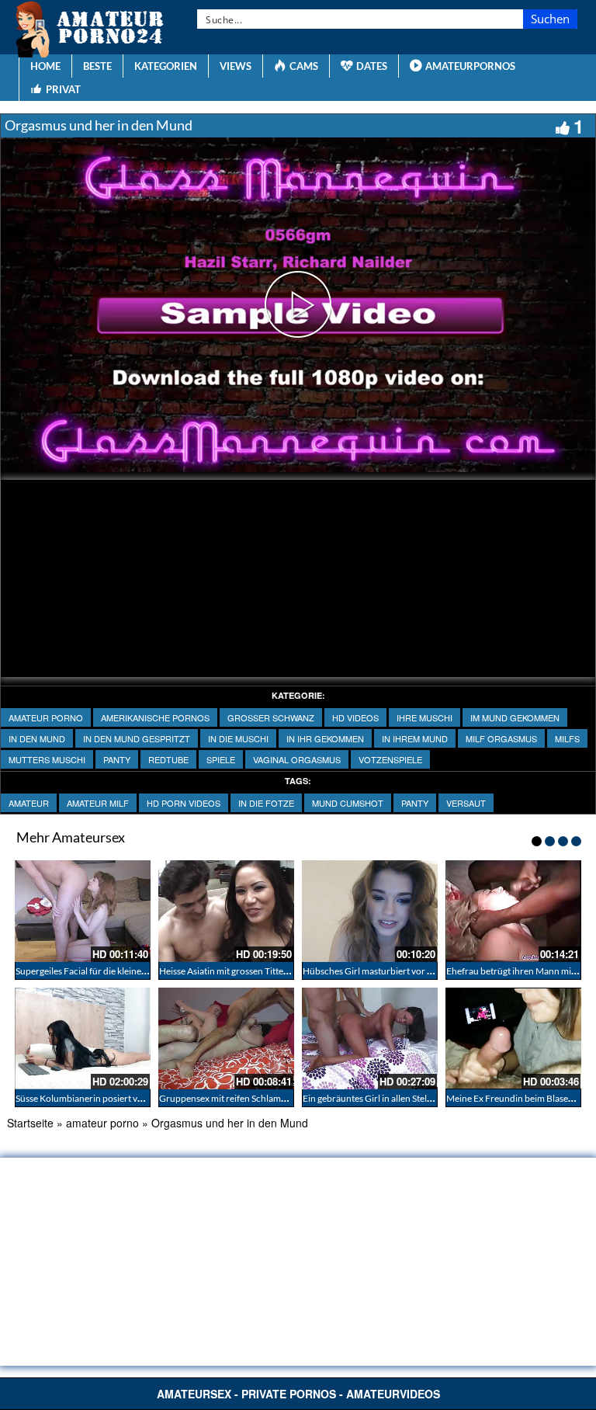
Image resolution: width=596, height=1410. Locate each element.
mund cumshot (347, 803)
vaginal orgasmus (297, 759)
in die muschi (238, 738)
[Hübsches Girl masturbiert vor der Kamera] (370, 911)
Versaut (466, 803)
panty (116, 759)
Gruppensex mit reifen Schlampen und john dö (253, 1098)
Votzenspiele (390, 759)
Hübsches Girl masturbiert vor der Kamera (388, 971)
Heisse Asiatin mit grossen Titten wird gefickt (248, 971)
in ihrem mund (415, 738)
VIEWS (235, 66)
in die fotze (266, 803)
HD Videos (355, 717)
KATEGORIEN (165, 66)
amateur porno (46, 717)
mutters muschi (47, 759)
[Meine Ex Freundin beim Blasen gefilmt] (513, 1038)
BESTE (97, 66)
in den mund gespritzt (136, 738)
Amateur (29, 803)
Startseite (30, 1122)
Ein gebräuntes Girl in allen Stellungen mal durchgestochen (421, 1098)
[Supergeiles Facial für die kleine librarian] (83, 911)
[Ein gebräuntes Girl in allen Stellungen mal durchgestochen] (370, 1038)
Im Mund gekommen (515, 717)
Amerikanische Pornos (155, 717)
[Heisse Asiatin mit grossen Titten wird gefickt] (226, 911)
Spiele (220, 759)
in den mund (37, 738)
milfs (567, 738)
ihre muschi (424, 717)
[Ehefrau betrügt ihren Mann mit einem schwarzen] (513, 911)
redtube (168, 759)
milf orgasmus (501, 738)
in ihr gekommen (325, 738)
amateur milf (98, 803)
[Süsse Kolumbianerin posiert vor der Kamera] (83, 1038)
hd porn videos (183, 803)
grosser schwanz (270, 717)
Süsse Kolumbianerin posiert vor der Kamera (106, 1098)
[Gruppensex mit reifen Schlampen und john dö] (226, 1038)
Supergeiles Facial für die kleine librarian (97, 971)
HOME (45, 66)
